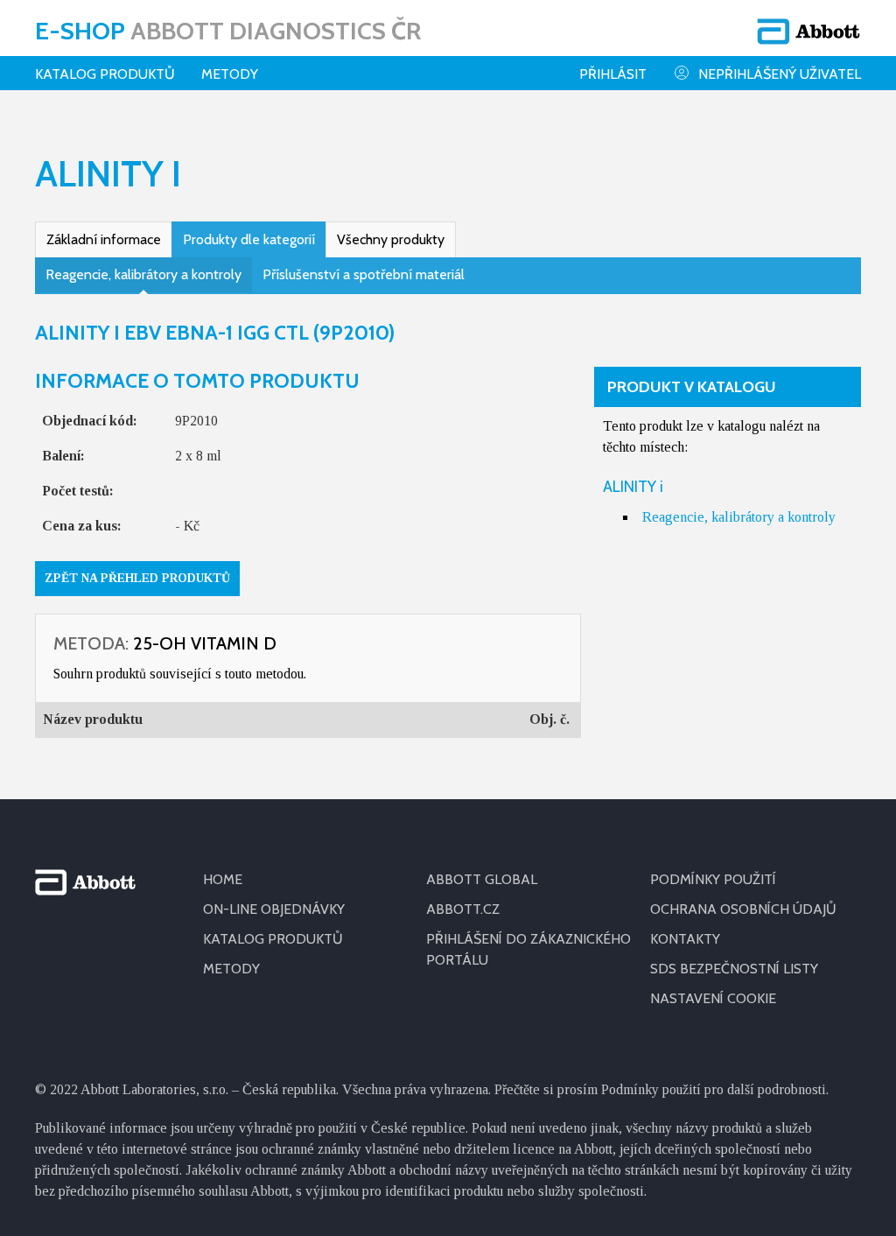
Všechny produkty (390, 239)
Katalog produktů (105, 74)
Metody (229, 74)
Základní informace (103, 239)
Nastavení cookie (713, 998)
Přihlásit (613, 74)
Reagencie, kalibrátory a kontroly (144, 274)
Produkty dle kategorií (249, 239)
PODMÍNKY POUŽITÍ (713, 879)
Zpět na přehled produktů (137, 578)
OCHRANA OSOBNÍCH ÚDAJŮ (743, 909)
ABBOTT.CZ (463, 909)
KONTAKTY (685, 939)
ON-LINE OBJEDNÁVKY (274, 909)
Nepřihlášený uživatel (779, 74)
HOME (222, 879)
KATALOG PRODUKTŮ (273, 939)
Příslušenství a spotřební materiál (363, 274)
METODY (231, 968)
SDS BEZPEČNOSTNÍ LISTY (734, 968)
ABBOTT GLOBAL (481, 879)
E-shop (228, 31)
